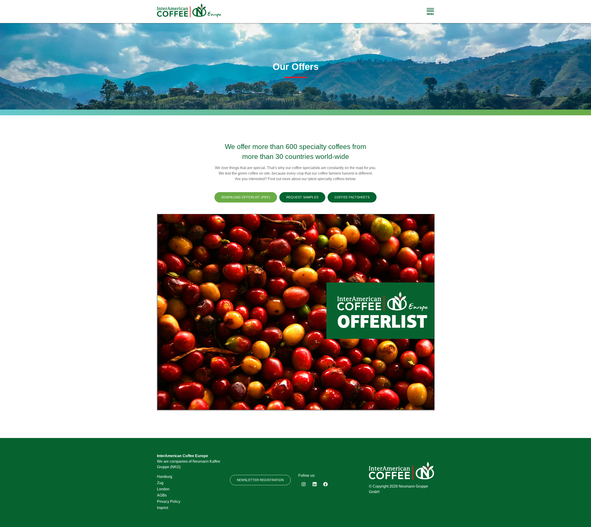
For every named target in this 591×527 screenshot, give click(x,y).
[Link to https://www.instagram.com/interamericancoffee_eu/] (304, 484)
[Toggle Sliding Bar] (430, 11)
